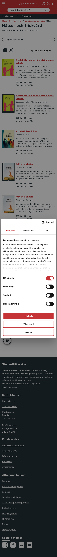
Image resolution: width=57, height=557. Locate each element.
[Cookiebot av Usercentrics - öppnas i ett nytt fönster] (42, 223)
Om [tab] (46, 230)
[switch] (50, 287)
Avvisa (28, 332)
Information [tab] (28, 230)
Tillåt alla (28, 316)
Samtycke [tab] (10, 230)
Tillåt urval (29, 324)
